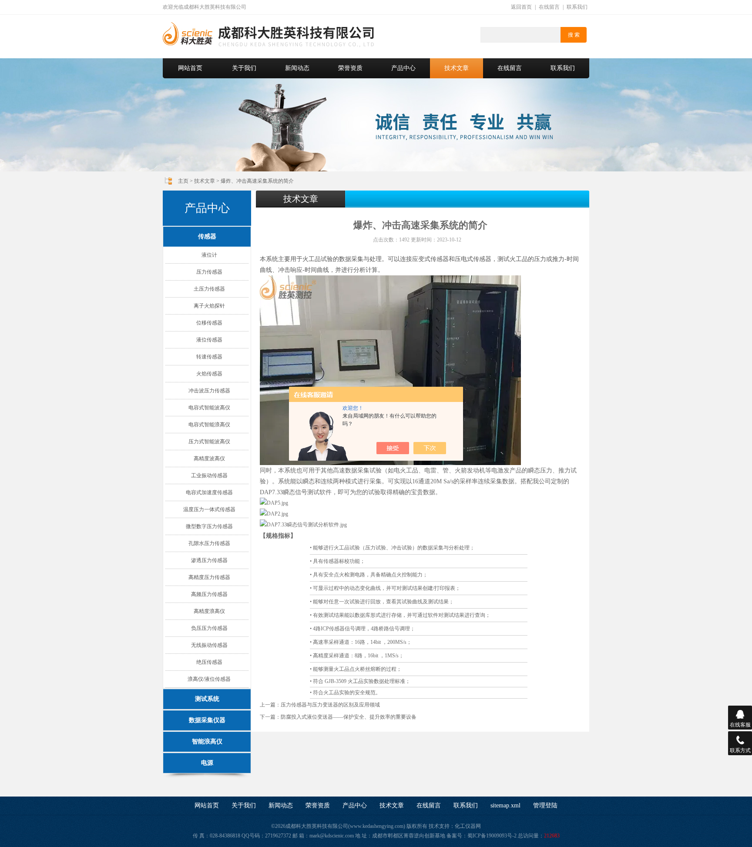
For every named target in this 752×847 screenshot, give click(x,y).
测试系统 (207, 699)
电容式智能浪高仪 (209, 425)
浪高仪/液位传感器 (209, 679)
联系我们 (577, 7)
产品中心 (403, 68)
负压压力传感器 (209, 628)
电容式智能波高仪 (209, 408)
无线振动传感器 (209, 645)
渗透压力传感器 (209, 560)
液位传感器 (209, 340)
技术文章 (456, 68)
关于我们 (244, 68)
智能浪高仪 (207, 741)
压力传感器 (209, 272)
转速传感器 (209, 357)
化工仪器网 (468, 826)
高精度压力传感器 (209, 577)
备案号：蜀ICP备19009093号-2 (481, 836)
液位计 (209, 255)
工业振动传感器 (209, 475)
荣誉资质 (350, 68)
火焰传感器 (209, 374)
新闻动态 (297, 68)
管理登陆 (545, 805)
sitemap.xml (505, 805)
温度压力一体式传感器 (209, 509)
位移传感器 (209, 323)
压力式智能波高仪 (209, 442)
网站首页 (190, 68)
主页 (183, 181)
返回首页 (521, 7)
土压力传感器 (209, 289)
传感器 (207, 236)
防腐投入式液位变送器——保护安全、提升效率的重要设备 (348, 717)
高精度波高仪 (209, 458)
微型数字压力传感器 (209, 526)
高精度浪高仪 (209, 611)
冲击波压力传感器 (209, 391)
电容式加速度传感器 (209, 492)
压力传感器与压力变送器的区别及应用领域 (330, 705)
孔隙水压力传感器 (209, 543)
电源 (207, 763)
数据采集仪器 (207, 720)
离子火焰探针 (209, 306)
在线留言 (549, 7)
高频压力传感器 (209, 594)
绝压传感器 (209, 662)
